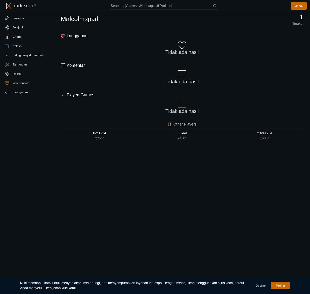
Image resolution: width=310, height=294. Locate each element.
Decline (261, 285)
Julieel (182, 135)
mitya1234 (264, 135)
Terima (280, 285)
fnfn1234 (99, 135)
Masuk (298, 6)
